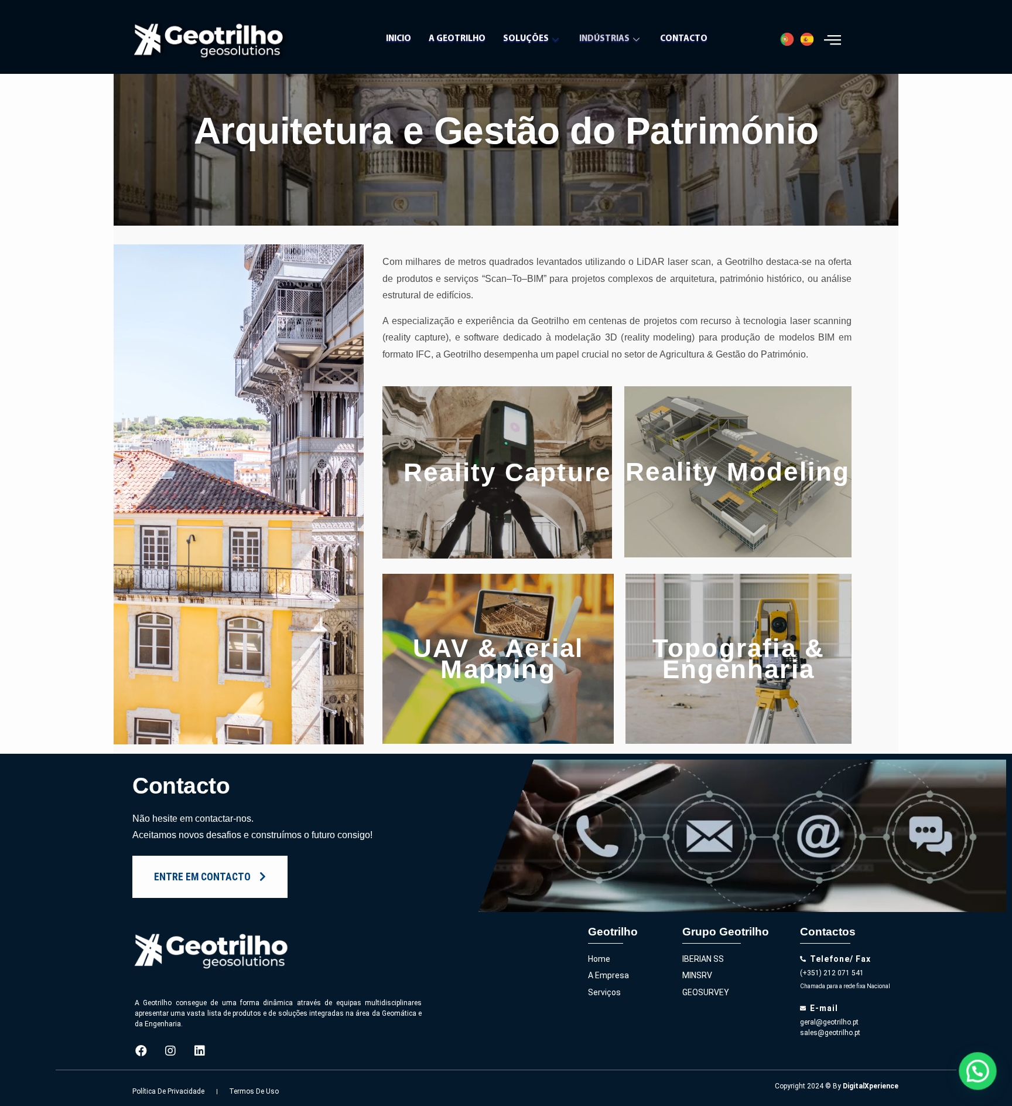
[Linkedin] (199, 1051)
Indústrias (604, 39)
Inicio (398, 39)
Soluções (526, 39)
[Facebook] (141, 1051)
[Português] (790, 39)
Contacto (683, 39)
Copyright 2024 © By (836, 1086)
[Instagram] (170, 1051)
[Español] (810, 39)
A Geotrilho (457, 39)
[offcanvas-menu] (832, 39)
